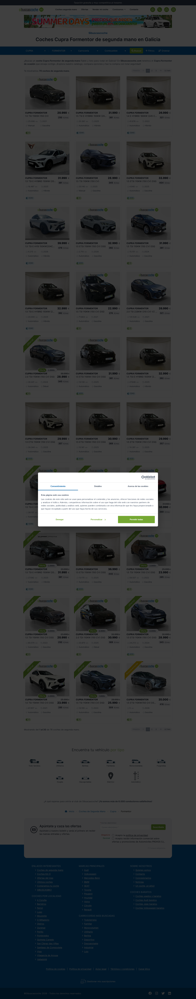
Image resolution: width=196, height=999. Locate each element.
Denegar (60, 519)
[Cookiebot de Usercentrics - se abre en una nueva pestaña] (143, 478)
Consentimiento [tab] (58, 486)
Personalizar (96, 519)
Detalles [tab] (98, 486)
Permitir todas (136, 519)
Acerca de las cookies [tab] (138, 486)
